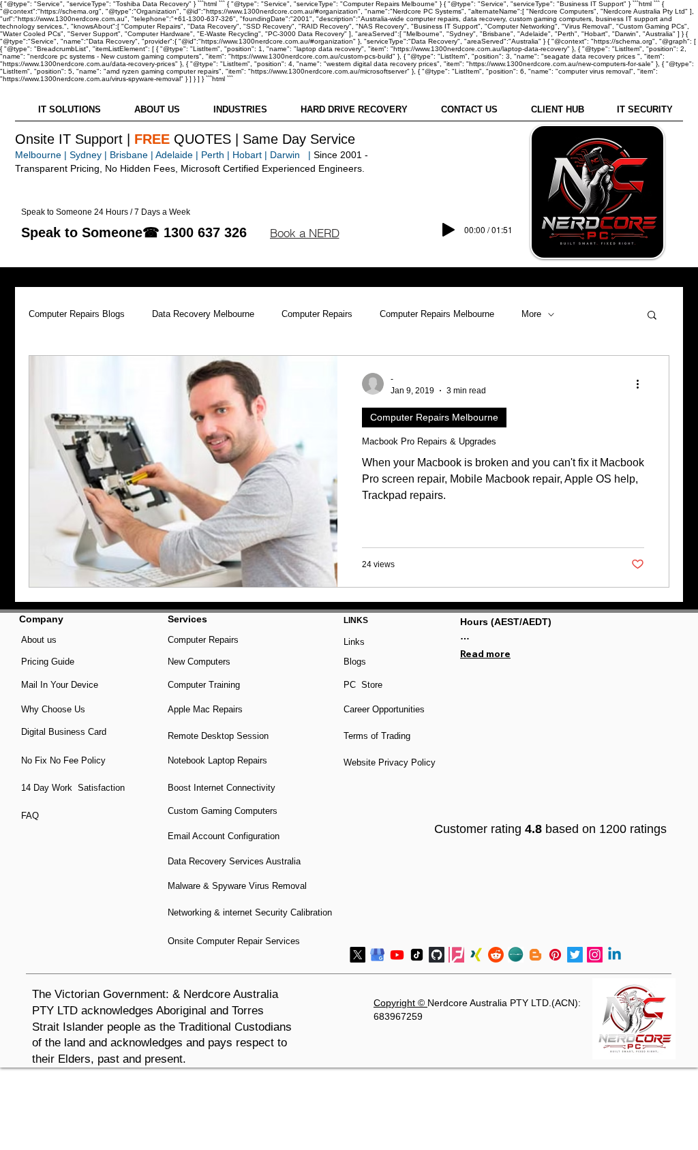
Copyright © (400, 1002)
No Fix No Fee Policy (63, 760)
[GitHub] (436, 955)
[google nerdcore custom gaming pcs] (377, 955)
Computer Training (204, 685)
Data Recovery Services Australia (234, 861)
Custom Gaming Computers (222, 811)
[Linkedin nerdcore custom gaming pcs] (614, 955)
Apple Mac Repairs (205, 709)
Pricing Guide (47, 661)
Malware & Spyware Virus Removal (237, 886)
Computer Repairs (317, 314)
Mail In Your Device (61, 685)
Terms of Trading (377, 736)
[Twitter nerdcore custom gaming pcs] (575, 955)
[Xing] (476, 955)
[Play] (448, 230)
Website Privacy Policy (390, 762)
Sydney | (87, 154)
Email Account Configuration (223, 836)
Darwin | (292, 154)
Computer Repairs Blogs (77, 314)
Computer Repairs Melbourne (437, 314)
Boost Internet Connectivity (221, 788)
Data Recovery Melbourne (203, 314)
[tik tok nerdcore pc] (417, 955)
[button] (304, 233)
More (531, 314)
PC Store (363, 685)
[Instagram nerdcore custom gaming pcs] (595, 955)
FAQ (30, 816)
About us (39, 640)
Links (354, 642)
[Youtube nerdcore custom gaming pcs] (397, 955)
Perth (212, 154)
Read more (485, 654)
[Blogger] (535, 955)
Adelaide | (176, 154)
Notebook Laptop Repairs (219, 760)
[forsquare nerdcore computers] (456, 955)
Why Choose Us (53, 709)
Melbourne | (41, 154)
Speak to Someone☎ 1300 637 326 (134, 232)
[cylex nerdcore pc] (516, 955)
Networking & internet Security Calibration (250, 912)
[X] (357, 955)
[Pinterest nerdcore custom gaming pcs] (555, 955)
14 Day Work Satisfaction (73, 788)
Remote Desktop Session (218, 736)
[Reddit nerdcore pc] (496, 955)
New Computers (199, 661)
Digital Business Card (63, 732)
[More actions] (642, 384)
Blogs (355, 661)
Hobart (247, 154)
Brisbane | (131, 154)
